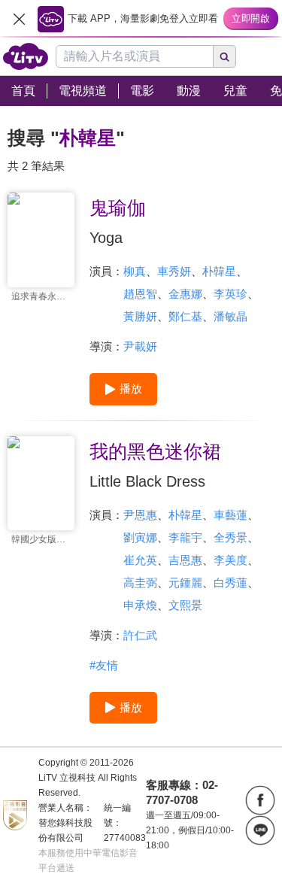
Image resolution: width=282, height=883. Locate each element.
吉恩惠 (185, 560)
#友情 (103, 665)
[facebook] (260, 800)
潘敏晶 (230, 316)
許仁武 (140, 635)
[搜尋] (225, 56)
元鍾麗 (185, 582)
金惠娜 (185, 293)
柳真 (134, 271)
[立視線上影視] (25, 56)
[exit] (19, 19)
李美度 (230, 560)
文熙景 (185, 605)
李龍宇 (185, 537)
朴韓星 (219, 271)
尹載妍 (140, 346)
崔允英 (140, 560)
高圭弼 (140, 582)
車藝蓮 (230, 514)
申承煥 (140, 605)
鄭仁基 (185, 316)
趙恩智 (140, 293)
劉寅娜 (140, 537)
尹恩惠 (140, 514)
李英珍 (230, 293)
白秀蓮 (230, 582)
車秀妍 (174, 271)
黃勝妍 (140, 316)
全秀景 (230, 537)
